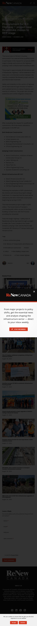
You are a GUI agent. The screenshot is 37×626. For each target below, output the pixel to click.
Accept (14, 622)
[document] (18, 313)
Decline (23, 622)
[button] (34, 291)
